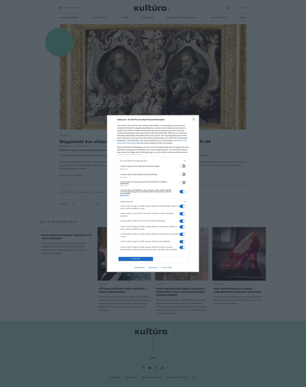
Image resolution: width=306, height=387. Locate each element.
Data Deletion (139, 267)
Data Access (153, 267)
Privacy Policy (166, 267)
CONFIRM (135, 259)
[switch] (183, 166)
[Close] (194, 120)
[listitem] (153, 161)
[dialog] (153, 193)
